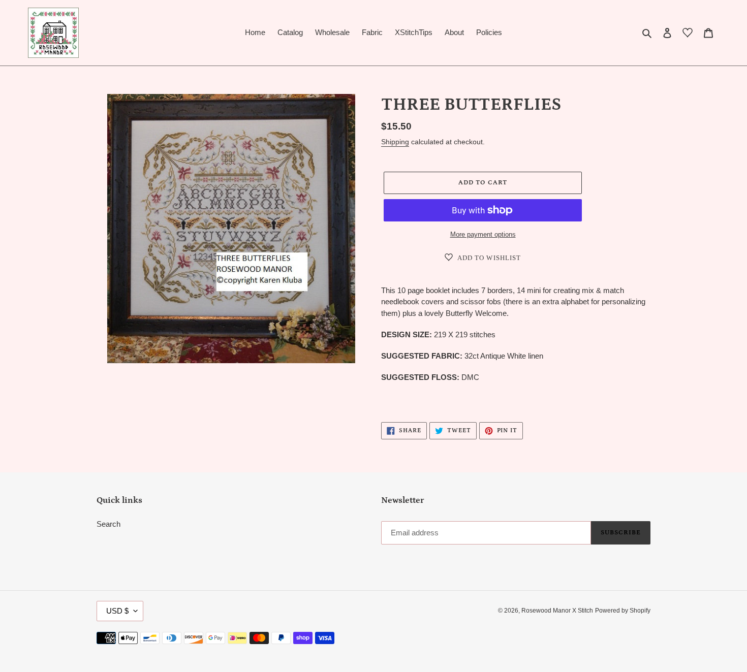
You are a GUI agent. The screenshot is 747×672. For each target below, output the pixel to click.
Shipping (395, 142)
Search (108, 524)
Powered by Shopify (622, 610)
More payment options (483, 234)
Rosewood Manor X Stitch (557, 610)
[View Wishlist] (687, 34)
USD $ (117, 610)
